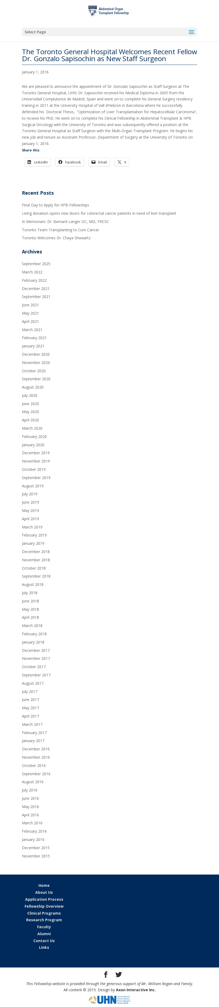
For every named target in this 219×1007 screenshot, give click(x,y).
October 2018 (34, 568)
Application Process (44, 899)
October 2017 (34, 666)
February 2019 (34, 535)
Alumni (44, 933)
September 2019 (36, 477)
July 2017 (29, 691)
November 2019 (36, 461)
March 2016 (32, 822)
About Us (44, 892)
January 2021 (33, 345)
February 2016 (34, 831)
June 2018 (30, 601)
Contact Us (44, 940)
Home (44, 885)
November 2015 (36, 856)
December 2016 (36, 748)
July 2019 (29, 493)
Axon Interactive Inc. (136, 989)
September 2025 (36, 263)
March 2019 (32, 527)
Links (44, 947)
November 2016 (36, 757)
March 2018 (32, 625)
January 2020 (33, 444)
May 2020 (30, 411)
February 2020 (34, 436)
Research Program (44, 919)
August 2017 (33, 683)
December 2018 (36, 551)
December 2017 (36, 650)
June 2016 (30, 798)
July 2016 (29, 790)
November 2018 (36, 559)
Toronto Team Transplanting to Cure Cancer (60, 229)
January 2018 (33, 642)
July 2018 (29, 592)
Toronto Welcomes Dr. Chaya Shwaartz (56, 237)
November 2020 (36, 362)
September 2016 (36, 773)
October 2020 (34, 370)
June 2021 (30, 304)
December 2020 (36, 354)
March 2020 (32, 428)
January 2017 (33, 740)
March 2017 (32, 724)
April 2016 (30, 814)
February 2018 (34, 633)
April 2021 (30, 321)
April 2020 (30, 419)
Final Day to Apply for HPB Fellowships (55, 204)
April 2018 (30, 617)
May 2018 (30, 609)
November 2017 (36, 658)
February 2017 (34, 732)
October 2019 (34, 469)
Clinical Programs (44, 913)
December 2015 (36, 847)
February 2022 (34, 280)
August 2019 (33, 485)
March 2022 (32, 272)
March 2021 (32, 329)
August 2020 (33, 387)
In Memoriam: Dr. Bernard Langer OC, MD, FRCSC (65, 221)
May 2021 (30, 313)
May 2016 (30, 806)
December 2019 (36, 452)
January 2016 (33, 839)
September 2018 (36, 576)
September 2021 (36, 296)
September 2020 (36, 378)
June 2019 (30, 502)
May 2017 (30, 707)
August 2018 (33, 584)
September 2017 (36, 674)
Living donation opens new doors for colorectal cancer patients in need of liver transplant (99, 213)
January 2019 (33, 543)
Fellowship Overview (44, 906)
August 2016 (33, 781)
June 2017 (30, 699)
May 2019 (30, 510)
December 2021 (36, 288)
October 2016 (34, 765)
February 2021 (34, 337)
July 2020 (29, 395)
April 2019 (30, 518)
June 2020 (30, 403)
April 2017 (30, 716)
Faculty (44, 926)
